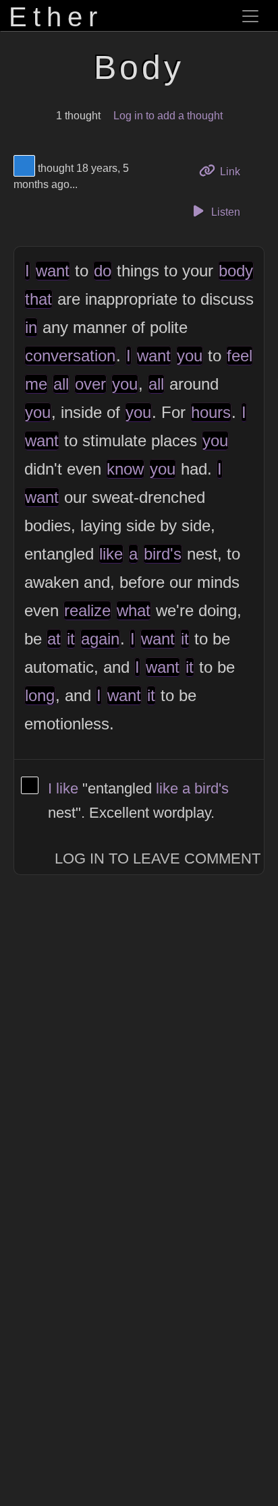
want (53, 271)
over (90, 384)
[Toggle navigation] (250, 16)
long (40, 695)
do (102, 271)
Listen (224, 212)
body (236, 271)
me (36, 384)
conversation (70, 356)
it (71, 639)
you (189, 356)
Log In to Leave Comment (157, 858)
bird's (163, 554)
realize (87, 610)
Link (234, 171)
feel (239, 356)
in (31, 327)
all (61, 384)
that (38, 299)
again (100, 639)
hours (211, 412)
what (133, 610)
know (125, 469)
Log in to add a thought (168, 115)
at (54, 639)
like (111, 554)
